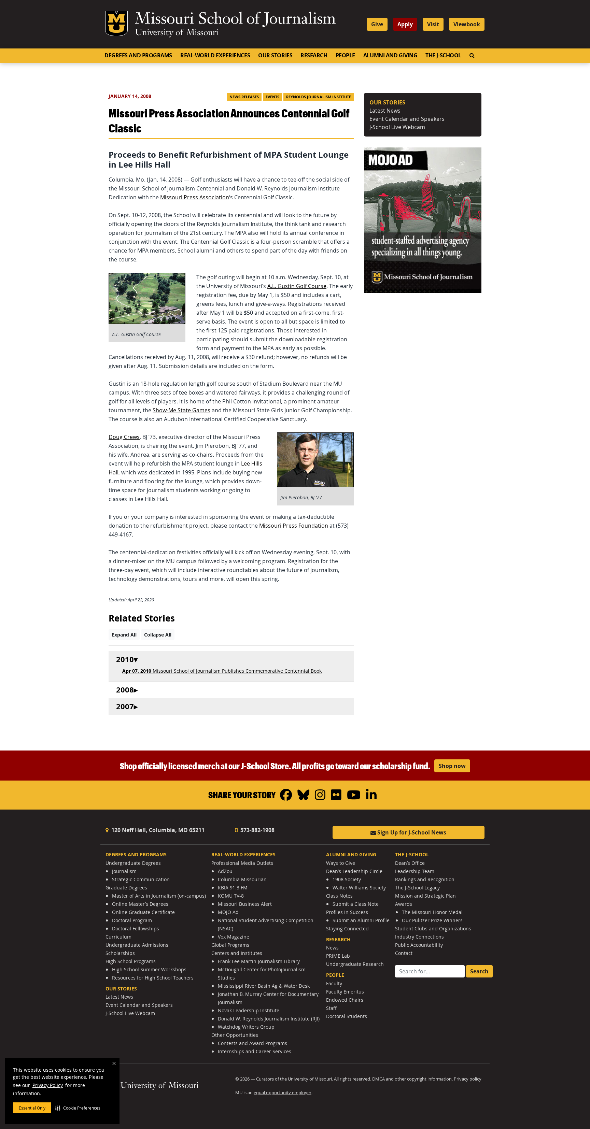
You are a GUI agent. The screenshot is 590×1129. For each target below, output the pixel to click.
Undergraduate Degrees (133, 863)
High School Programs (131, 961)
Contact (403, 953)
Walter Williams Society (359, 887)
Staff (331, 1008)
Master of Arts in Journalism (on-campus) (159, 895)
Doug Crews (124, 437)
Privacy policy (467, 1079)
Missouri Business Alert (245, 904)
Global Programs (230, 945)
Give (377, 24)
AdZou (225, 871)
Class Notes (339, 895)
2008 (125, 690)
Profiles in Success (347, 912)
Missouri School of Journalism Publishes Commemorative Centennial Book (222, 671)
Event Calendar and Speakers (407, 119)
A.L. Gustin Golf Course (296, 286)
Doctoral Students (346, 1016)
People (345, 55)
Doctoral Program (132, 920)
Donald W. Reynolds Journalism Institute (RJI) (269, 1018)
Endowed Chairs (344, 1000)
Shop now (452, 766)
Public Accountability (419, 945)
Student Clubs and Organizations (433, 928)
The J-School (443, 55)
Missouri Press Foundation (293, 525)
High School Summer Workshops (149, 969)
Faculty (334, 983)
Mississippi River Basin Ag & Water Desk (264, 986)
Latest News (385, 110)
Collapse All (157, 634)
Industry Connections (419, 936)
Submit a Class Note (356, 904)
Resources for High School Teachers (153, 977)
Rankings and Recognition (424, 879)
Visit (433, 24)
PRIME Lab (338, 956)
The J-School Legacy (417, 887)
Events (272, 97)
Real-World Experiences (215, 55)
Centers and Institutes (236, 953)
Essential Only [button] (32, 1108)
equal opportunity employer (282, 1093)
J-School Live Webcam (397, 127)
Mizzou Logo (116, 23)
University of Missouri (176, 33)
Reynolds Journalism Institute (318, 97)
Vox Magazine (233, 936)
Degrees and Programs (138, 55)
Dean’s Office (410, 863)
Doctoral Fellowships (135, 928)
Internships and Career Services (254, 1051)
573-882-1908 (257, 830)
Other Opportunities (234, 1035)
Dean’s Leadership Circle (354, 871)
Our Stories (275, 55)
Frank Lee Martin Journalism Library (259, 961)
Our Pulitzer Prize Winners (432, 920)
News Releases (244, 97)
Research (313, 55)
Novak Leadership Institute (248, 1010)
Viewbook (466, 24)
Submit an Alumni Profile (361, 920)
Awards (403, 904)
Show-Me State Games (181, 410)
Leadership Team (414, 871)
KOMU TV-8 (231, 895)
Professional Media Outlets (242, 863)
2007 (125, 707)
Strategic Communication (141, 879)
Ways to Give (340, 863)
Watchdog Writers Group (246, 1027)
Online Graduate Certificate (143, 912)
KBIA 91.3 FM (233, 887)
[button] (78, 1107)
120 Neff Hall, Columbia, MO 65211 (157, 830)
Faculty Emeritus (345, 991)
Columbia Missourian (242, 879)
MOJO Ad (228, 912)
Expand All (124, 634)
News (332, 947)
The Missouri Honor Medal (432, 912)
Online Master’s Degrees (140, 904)
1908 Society (347, 879)
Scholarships (120, 953)
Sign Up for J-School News (411, 832)
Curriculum (118, 936)
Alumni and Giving (390, 55)
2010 (125, 659)
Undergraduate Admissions (137, 945)
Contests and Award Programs (252, 1043)
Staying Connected (347, 928)
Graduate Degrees (126, 887)
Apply (405, 24)
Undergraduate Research (355, 964)
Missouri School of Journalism (235, 20)
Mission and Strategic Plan (425, 895)
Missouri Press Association (194, 197)
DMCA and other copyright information (412, 1079)
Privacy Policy (47, 1085)
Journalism (124, 871)
